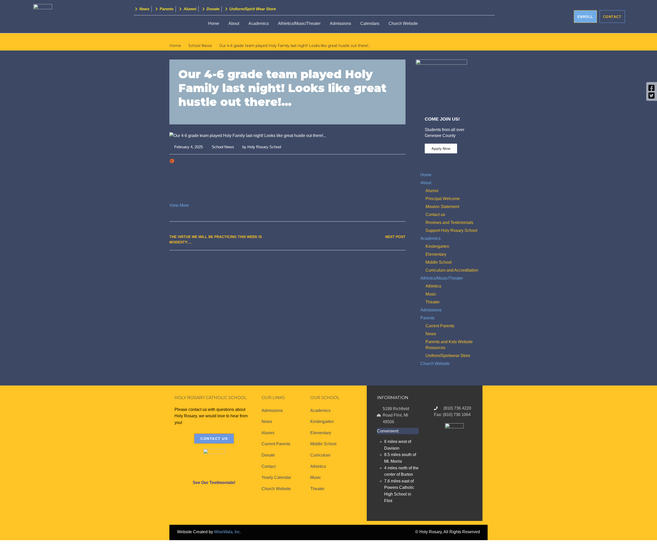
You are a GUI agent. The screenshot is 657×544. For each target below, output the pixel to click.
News (431, 334)
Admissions (340, 23)
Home (213, 23)
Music (431, 294)
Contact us (435, 214)
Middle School (439, 262)
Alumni (432, 191)
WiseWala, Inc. (227, 532)
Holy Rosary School (264, 147)
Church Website (403, 23)
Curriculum (320, 455)
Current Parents (440, 326)
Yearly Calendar (276, 477)
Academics (258, 23)
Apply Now (440, 148)
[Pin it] (396, 261)
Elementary (436, 254)
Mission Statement (442, 206)
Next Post (395, 237)
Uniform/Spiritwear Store (448, 355)
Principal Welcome (443, 198)
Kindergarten (437, 246)
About (425, 183)
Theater (433, 302)
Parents (427, 318)
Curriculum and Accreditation (452, 270)
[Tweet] (391, 261)
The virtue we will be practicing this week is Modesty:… (215, 239)
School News (223, 147)
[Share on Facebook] (385, 261)
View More (179, 205)
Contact (269, 466)
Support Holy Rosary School (451, 230)
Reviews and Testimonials (449, 222)
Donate (268, 455)
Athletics (433, 286)
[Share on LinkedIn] (402, 261)
